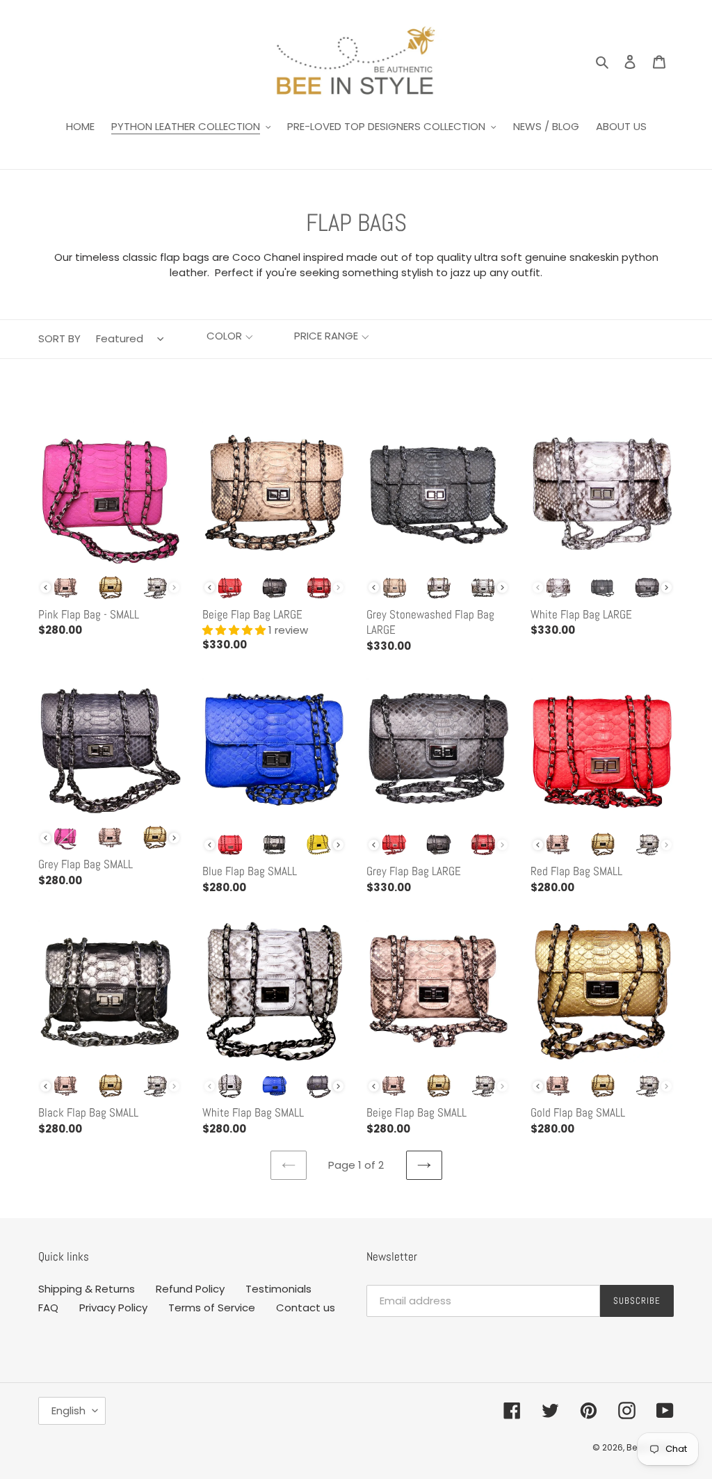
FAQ (48, 1307)
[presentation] (45, 587)
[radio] (66, 587)
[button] (230, 336)
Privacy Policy (113, 1307)
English (68, 1410)
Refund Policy (190, 1288)
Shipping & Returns (86, 1288)
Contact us (305, 1307)
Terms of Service (211, 1307)
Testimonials (278, 1288)
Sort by (59, 338)
